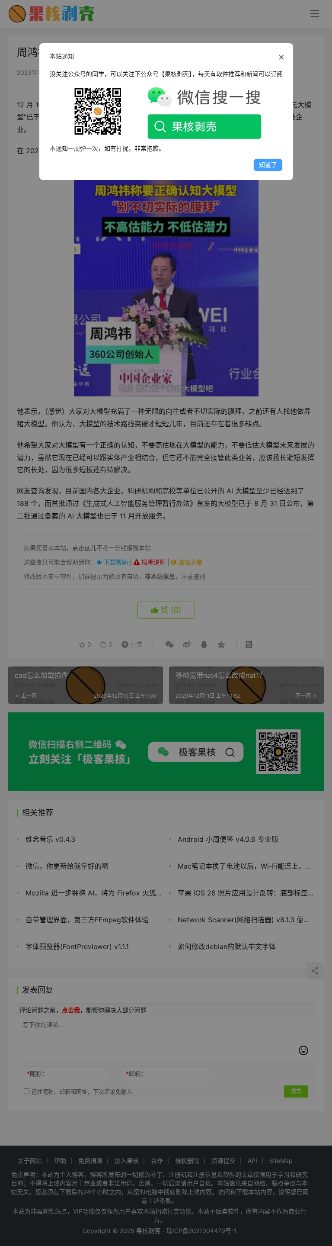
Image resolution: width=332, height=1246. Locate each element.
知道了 (268, 164)
